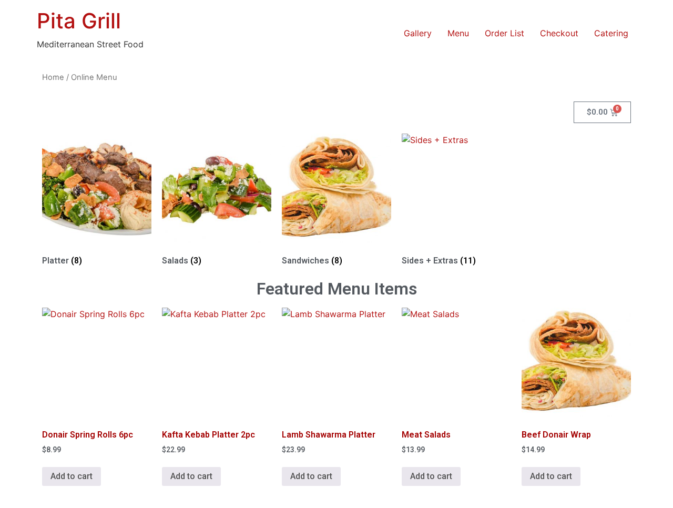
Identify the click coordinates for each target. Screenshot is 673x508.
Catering (611, 33)
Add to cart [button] (71, 476)
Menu (458, 33)
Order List (504, 33)
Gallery (418, 33)
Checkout (559, 33)
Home (53, 77)
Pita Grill (79, 21)
